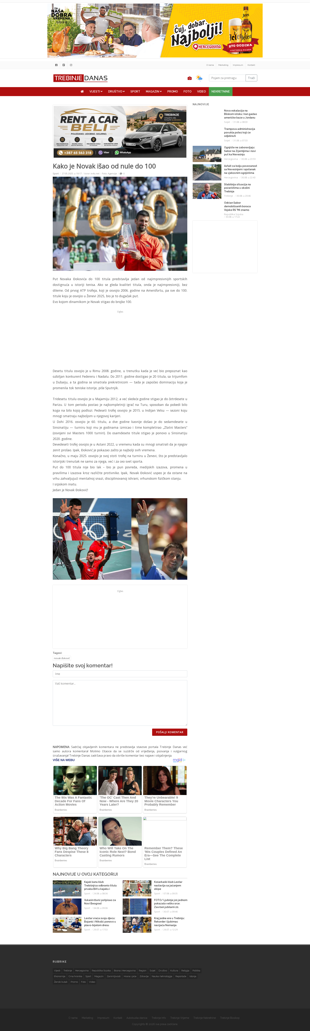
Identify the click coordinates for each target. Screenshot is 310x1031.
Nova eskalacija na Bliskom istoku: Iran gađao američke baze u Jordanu (240, 114)
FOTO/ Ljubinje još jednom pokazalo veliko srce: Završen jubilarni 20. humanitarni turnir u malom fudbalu (170, 907)
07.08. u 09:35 (170, 893)
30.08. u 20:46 (243, 195)
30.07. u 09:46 (170, 911)
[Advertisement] (31, 92)
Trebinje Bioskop (230, 1017)
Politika (196, 970)
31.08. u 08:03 (240, 122)
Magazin (153, 91)
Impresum (238, 65)
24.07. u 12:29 (170, 929)
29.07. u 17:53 (100, 929)
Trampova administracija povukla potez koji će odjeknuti (239, 132)
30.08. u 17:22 (233, 216)
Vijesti (95, 91)
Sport (135, 91)
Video (201, 91)
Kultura (174, 970)
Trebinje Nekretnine (204, 1017)
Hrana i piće (130, 976)
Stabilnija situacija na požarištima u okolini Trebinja (237, 188)
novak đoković (62, 658)
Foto (187, 91)
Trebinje (228, 195)
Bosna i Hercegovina (125, 970)
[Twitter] (63, 65)
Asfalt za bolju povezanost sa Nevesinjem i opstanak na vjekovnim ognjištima (240, 169)
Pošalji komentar (169, 732)
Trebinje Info (159, 1017)
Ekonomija (59, 976)
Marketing (223, 65)
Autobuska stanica (136, 1017)
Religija (185, 970)
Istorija (192, 976)
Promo (172, 91)
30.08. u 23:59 (248, 159)
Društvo (115, 91)
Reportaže (180, 976)
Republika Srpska (233, 214)
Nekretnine (221, 91)
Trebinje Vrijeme (179, 1017)
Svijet (227, 122)
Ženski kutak (60, 982)
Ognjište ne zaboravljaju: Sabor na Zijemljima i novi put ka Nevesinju (240, 151)
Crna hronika (75, 976)
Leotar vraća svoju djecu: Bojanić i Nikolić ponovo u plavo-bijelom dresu (100, 922)
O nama (210, 65)
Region (142, 970)
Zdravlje (144, 976)
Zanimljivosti (114, 976)
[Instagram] (71, 65)
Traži (251, 78)
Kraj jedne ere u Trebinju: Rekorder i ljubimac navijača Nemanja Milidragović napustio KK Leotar (169, 925)
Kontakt (251, 65)
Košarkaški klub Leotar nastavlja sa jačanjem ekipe (168, 885)
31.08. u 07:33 (240, 140)
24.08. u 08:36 (100, 893)
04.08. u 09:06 (100, 908)
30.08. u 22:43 (248, 177)
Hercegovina (231, 159)
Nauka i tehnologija (162, 976)
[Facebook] (56, 65)
